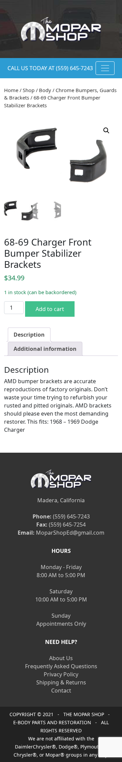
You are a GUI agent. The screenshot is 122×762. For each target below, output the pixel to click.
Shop (29, 90)
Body (45, 90)
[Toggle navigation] (105, 68)
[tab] (29, 335)
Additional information (45, 348)
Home (11, 90)
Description (29, 334)
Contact (61, 690)
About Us (61, 658)
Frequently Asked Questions (61, 666)
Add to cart (50, 309)
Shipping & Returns (61, 682)
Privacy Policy (61, 674)
